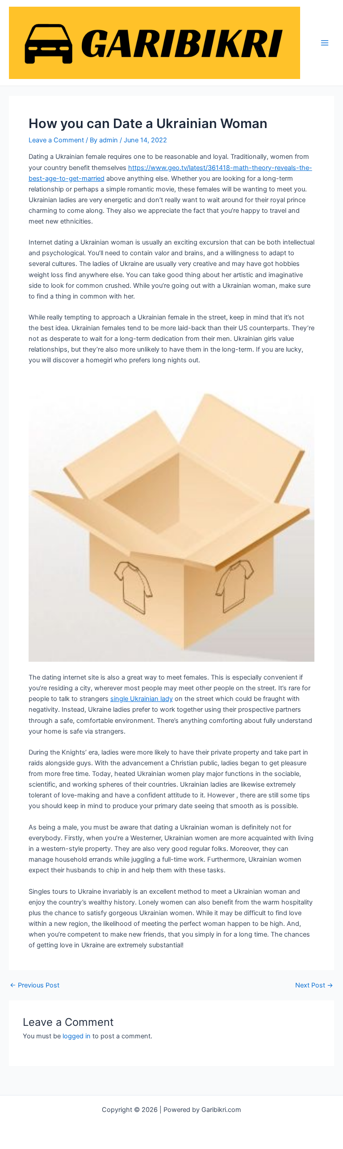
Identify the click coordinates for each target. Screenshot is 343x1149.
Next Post (314, 985)
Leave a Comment (56, 140)
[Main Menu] (324, 42)
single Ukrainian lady (141, 699)
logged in (77, 1036)
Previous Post (34, 985)
